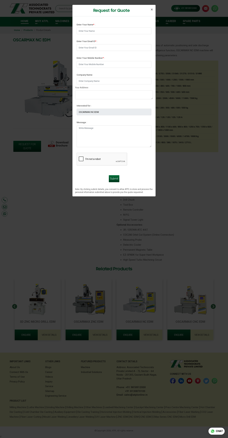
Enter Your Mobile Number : (91, 58)
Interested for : (84, 105)
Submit (114, 178)
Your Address (81, 87)
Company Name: (85, 75)
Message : (82, 122)
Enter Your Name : (86, 24)
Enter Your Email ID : (87, 41)
